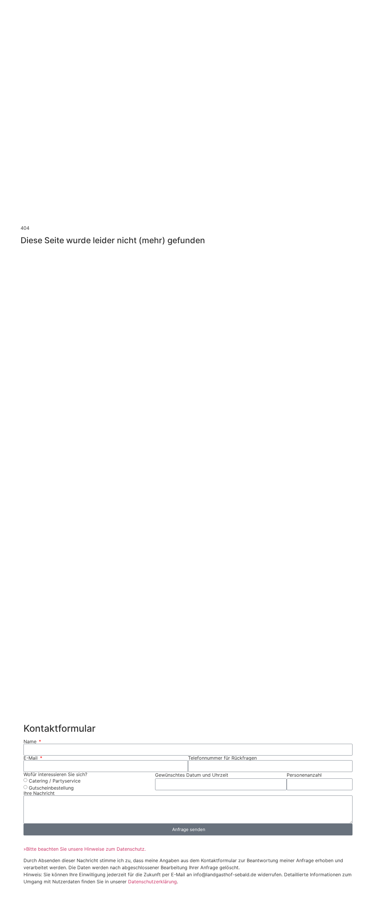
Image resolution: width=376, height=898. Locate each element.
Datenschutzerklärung (152, 881)
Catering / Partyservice (54, 781)
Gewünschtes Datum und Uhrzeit (191, 775)
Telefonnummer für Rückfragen (222, 758)
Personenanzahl (304, 775)
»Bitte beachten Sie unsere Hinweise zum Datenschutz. (85, 849)
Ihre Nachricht (39, 793)
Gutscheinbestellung (51, 788)
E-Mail (31, 758)
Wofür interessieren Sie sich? (55, 774)
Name (31, 741)
